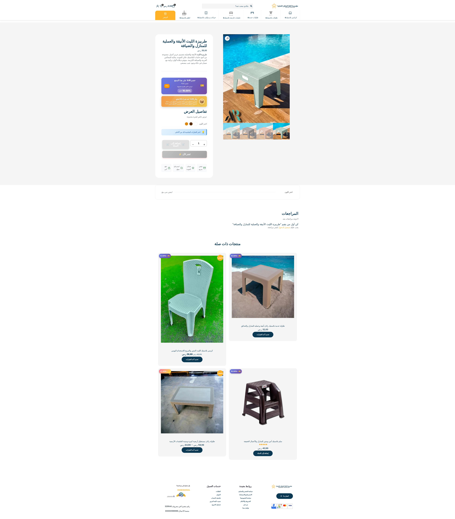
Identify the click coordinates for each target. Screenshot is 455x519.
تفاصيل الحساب (216, 498)
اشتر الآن (187, 154)
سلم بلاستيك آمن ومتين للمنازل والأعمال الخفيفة (263, 441)
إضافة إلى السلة (262, 453)
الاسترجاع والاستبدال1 (245, 495)
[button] (227, 38)
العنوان (218, 495)
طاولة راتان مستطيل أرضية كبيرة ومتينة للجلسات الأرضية (192, 441)
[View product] (235, 259)
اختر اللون (203, 123)
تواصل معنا (245, 508)
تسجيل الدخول (284, 227)
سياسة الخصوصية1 (245, 498)
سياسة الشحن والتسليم (246, 491)
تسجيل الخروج (216, 505)
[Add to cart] (235, 374)
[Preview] (235, 269)
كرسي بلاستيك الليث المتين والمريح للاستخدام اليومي (192, 350)
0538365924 (183, 490)
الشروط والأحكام (246, 501)
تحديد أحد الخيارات (263, 334)
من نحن (245, 505)
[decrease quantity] (193, 144)
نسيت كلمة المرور (215, 501)
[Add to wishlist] (235, 264)
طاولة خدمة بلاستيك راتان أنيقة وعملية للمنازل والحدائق (263, 326)
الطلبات (218, 491)
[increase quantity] (204, 144)
